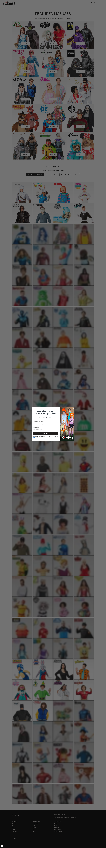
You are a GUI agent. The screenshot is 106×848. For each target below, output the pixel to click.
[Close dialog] (73, 408)
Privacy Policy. (35, 437)
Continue (46, 433)
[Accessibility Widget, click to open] (2, 846)
